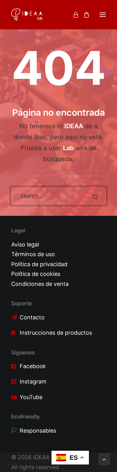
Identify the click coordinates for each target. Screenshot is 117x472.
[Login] (73, 15)
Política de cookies (35, 274)
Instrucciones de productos (56, 332)
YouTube (31, 397)
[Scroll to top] (104, 458)
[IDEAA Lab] (26, 14)
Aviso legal (25, 244)
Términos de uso (33, 254)
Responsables (38, 430)
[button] (102, 14)
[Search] (58, 196)
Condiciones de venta (40, 284)
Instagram (33, 381)
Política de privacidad (39, 264)
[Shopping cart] (83, 15)
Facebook (33, 366)
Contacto (32, 317)
